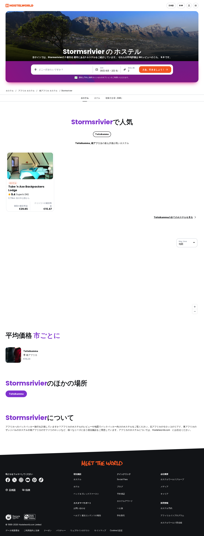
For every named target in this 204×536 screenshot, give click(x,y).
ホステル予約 (166, 508)
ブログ (120, 486)
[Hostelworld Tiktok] (41, 480)
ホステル (12, 183)
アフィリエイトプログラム (172, 515)
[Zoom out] (194, 311)
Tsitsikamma (16, 393)
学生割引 (121, 515)
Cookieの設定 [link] (116, 530)
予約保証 (121, 494)
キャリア (164, 494)
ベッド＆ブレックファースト (86, 494)
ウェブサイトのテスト (80, 530)
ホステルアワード (125, 501)
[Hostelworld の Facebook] (8, 480)
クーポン (48, 530)
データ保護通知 (12, 530)
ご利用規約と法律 (31, 530)
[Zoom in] (194, 306)
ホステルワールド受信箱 (171, 522)
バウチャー (61, 530)
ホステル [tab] (85, 98)
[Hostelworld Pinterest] (34, 480)
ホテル (76, 486)
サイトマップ (100, 530)
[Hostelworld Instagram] (21, 480)
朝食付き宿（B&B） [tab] (114, 98)
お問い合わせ (79, 508)
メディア (164, 486)
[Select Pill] (189, 5)
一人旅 (120, 508)
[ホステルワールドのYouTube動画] (28, 480)
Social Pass (122, 479)
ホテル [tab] (97, 98)
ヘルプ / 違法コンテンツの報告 (87, 515)
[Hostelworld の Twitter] (14, 480)
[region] (102, 276)
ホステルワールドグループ (172, 479)
